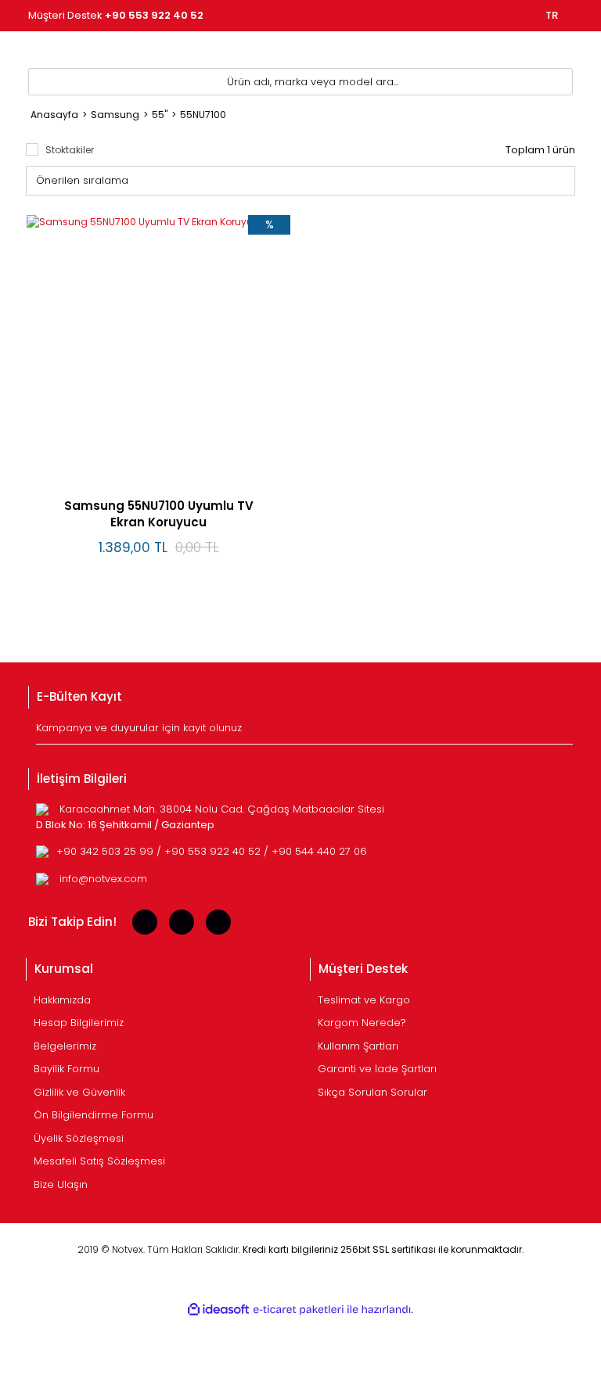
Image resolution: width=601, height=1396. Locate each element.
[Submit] (563, 732)
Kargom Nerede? (362, 1022)
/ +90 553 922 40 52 (210, 851)
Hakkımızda (62, 999)
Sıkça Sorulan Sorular (372, 1092)
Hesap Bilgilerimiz (79, 1022)
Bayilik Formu (66, 1068)
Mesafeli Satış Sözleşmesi (99, 1161)
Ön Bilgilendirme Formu (93, 1114)
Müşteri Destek (115, 15)
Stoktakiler (69, 149)
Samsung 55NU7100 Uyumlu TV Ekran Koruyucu (159, 513)
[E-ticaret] (298, 1310)
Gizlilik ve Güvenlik (79, 1092)
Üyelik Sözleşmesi (79, 1138)
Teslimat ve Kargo (364, 999)
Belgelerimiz (65, 1046)
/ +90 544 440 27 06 (315, 851)
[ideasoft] (218, 1309)
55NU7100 (203, 114)
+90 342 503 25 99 (106, 851)
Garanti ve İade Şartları (377, 1068)
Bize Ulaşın (61, 1184)
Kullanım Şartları (358, 1046)
